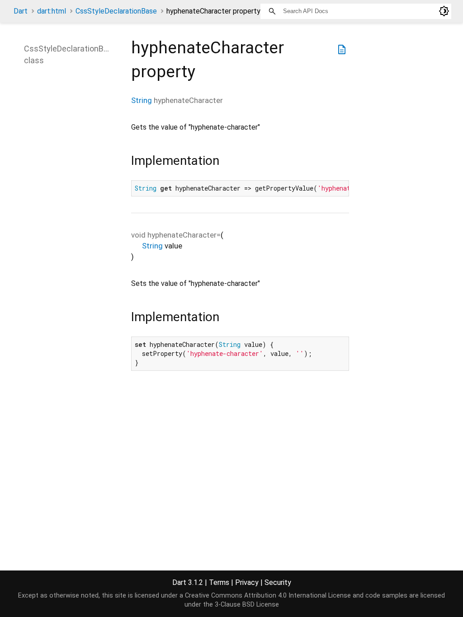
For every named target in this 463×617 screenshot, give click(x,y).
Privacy (247, 582)
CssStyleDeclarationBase (116, 11)
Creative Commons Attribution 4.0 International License (268, 595)
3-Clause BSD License (247, 604)
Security (278, 582)
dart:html (51, 11)
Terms (219, 582)
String (141, 100)
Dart (21, 11)
